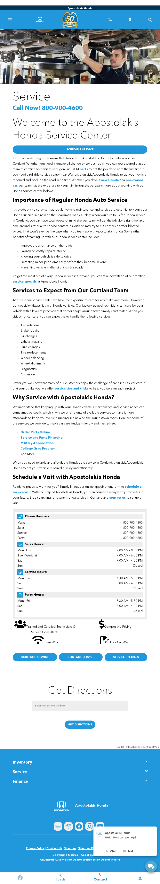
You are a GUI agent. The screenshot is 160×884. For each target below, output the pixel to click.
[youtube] (100, 826)
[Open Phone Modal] (110, 19)
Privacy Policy (35, 848)
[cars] (58, 826)
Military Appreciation (37, 443)
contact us (117, 497)
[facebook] (79, 826)
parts (84, 169)
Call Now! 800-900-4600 (48, 108)
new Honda (110, 180)
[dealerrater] (68, 826)
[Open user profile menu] (140, 878)
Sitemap (70, 848)
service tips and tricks (71, 388)
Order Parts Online (35, 432)
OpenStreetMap (149, 747)
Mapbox (133, 747)
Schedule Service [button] (80, 149)
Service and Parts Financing (41, 437)
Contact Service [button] (81, 657)
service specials (25, 281)
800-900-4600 (133, 522)
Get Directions (80, 724)
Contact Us (54, 848)
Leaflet (120, 747)
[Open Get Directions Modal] (130, 19)
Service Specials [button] (126, 657)
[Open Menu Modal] (10, 19)
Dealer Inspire (110, 859)
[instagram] (89, 826)
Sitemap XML (87, 848)
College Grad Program (37, 448)
